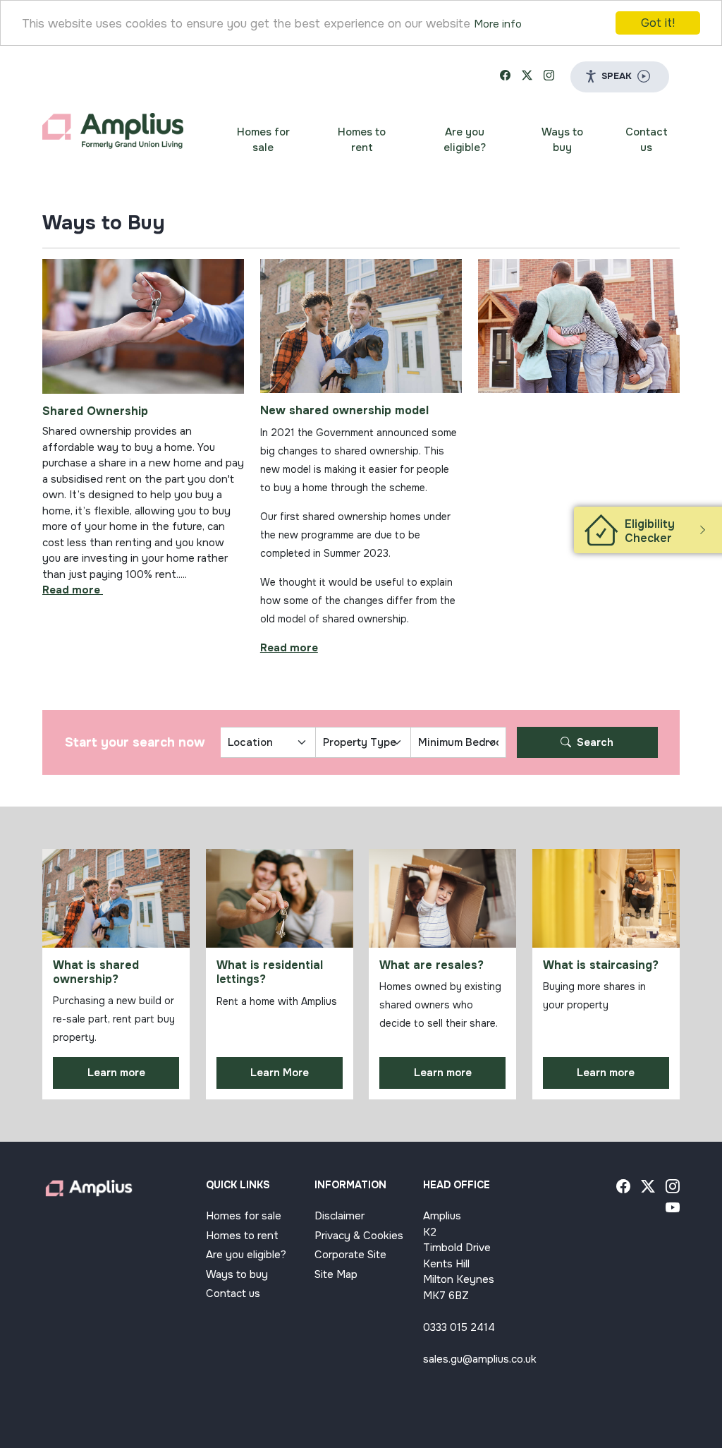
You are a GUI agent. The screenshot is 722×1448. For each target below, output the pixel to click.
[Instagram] (673, 1188)
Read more (289, 648)
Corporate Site (350, 1255)
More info (498, 24)
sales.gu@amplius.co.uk (480, 1359)
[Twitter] (648, 1188)
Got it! (658, 23)
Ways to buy (562, 140)
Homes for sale (263, 140)
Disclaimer (339, 1216)
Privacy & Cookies (358, 1236)
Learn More (279, 1073)
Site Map (335, 1274)
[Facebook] (623, 1188)
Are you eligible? (464, 140)
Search (593, 742)
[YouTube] (673, 1209)
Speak (616, 76)
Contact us (646, 140)
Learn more (116, 1073)
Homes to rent (362, 140)
